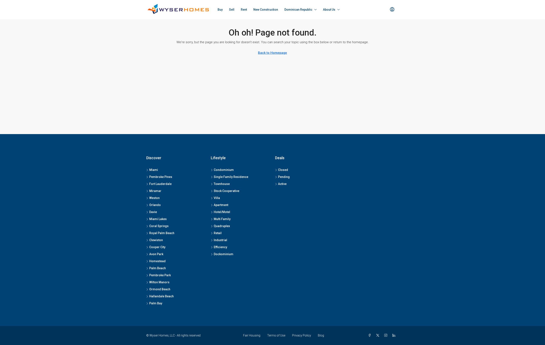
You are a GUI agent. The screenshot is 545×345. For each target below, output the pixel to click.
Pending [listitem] (284, 177)
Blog (321, 335)
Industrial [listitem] (220, 240)
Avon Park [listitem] (156, 254)
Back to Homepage (272, 53)
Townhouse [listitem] (222, 184)
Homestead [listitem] (157, 261)
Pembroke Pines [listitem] (160, 177)
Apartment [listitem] (221, 205)
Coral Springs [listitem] (159, 226)
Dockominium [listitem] (223, 254)
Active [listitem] (282, 184)
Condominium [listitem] (224, 170)
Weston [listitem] (154, 198)
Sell (231, 9)
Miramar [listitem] (155, 191)
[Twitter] (378, 335)
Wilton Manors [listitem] (159, 282)
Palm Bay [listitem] (155, 303)
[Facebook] (370, 335)
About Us (329, 9)
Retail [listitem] (218, 233)
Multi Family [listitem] (222, 219)
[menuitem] (392, 9)
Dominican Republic (298, 9)
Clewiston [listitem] (156, 240)
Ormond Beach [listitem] (159, 289)
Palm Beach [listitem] (157, 268)
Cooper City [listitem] (157, 247)
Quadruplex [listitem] (222, 226)
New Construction (265, 9)
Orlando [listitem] (155, 205)
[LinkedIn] (394, 335)
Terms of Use (276, 335)
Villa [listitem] (217, 198)
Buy (220, 9)
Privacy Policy (301, 335)
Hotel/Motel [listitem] (222, 212)
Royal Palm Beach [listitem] (161, 233)
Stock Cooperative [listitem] (226, 191)
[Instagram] (386, 335)
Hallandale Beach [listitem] (161, 296)
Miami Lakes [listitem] (158, 219)
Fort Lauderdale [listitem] (160, 184)
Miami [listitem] (153, 170)
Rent (244, 9)
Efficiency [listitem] (220, 247)
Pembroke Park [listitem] (160, 275)
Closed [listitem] (283, 170)
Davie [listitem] (153, 212)
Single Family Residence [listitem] (231, 177)
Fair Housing (251, 335)
